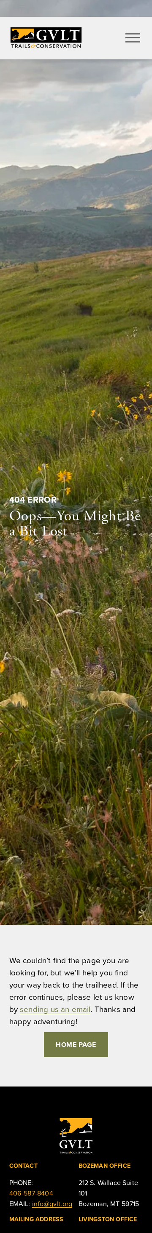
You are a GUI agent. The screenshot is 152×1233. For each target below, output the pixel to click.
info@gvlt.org (52, 1203)
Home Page (76, 1044)
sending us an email (55, 1009)
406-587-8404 (31, 1193)
